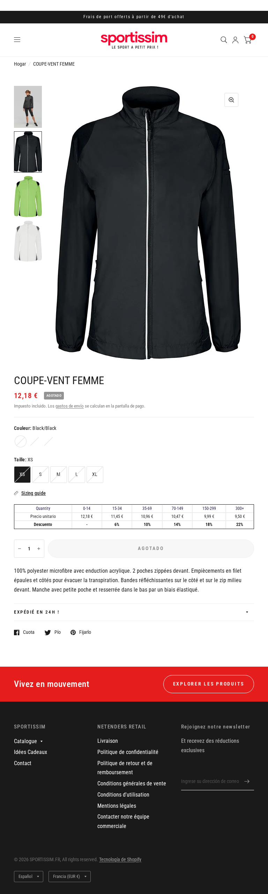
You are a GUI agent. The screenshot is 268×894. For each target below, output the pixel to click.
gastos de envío (69, 406)
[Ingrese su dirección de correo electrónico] (247, 781)
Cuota (29, 632)
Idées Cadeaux (30, 752)
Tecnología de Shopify (120, 859)
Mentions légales (116, 806)
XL (95, 474)
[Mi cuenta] (235, 39)
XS (22, 474)
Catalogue (25, 741)
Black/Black (20, 441)
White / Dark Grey (48, 441)
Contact (22, 763)
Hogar (20, 64)
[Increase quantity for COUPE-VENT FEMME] (39, 548)
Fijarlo (85, 632)
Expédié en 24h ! (36, 612)
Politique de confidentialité (127, 752)
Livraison (107, 741)
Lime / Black (34, 441)
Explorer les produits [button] (208, 684)
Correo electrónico (199, 767)
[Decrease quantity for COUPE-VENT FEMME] (19, 548)
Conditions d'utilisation (123, 794)
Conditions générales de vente (131, 783)
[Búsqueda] (224, 39)
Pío (57, 632)
